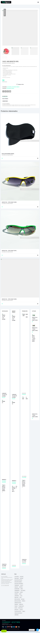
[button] (37, 158)
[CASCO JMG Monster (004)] (6, 57)
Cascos (12, 88)
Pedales (16, 606)
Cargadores (17, 585)
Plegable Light (21, 606)
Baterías (21, 578)
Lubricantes (17, 595)
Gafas (22, 588)
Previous (2, 26)
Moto (21, 597)
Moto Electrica (17, 599)
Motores (22, 599)
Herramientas (17, 590)
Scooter (21, 609)
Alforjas (21, 576)
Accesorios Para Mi (11, 63)
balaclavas (17, 578)
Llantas (21, 592)
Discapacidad (17, 588)
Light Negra (17, 592)
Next (37, 26)
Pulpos (16, 607)
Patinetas (16, 604)
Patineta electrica (18, 602)
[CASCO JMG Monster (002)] (3, 57)
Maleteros (16, 597)
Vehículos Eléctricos (18, 613)
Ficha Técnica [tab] (5, 98)
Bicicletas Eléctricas (18, 580)
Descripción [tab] (4, 96)
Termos (23, 611)
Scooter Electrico (18, 611)
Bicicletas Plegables (18, 581)
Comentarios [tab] (5, 101)
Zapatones (16, 614)
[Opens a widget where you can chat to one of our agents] (4, 631)
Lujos (21, 595)
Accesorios (4, 63)
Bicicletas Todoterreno (19, 583)
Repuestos (16, 609)
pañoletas (21, 604)
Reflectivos (20, 607)
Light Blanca (23, 590)
